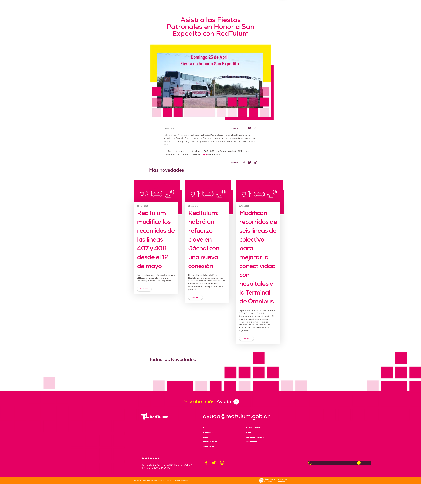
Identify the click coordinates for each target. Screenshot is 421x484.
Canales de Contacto (255, 437)
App (204, 428)
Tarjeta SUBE (208, 446)
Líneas (205, 437)
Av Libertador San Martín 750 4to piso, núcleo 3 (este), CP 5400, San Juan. (166, 466)
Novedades (207, 432)
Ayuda (248, 432)
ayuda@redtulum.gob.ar (236, 416)
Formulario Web (210, 442)
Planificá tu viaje (253, 428)
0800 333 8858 (251, 442)
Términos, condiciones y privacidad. (176, 480)
